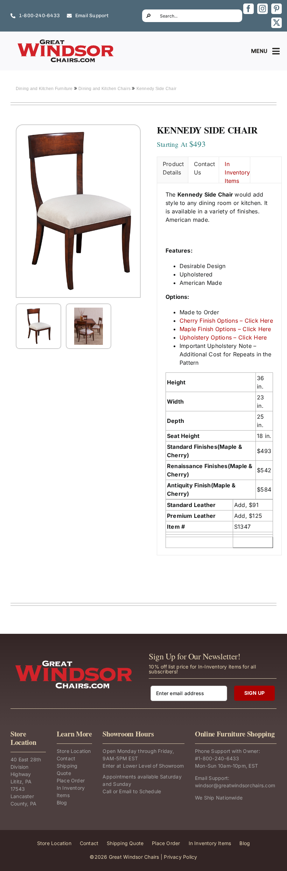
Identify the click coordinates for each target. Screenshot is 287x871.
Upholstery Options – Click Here (223, 337)
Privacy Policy (180, 857)
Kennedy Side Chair (156, 88)
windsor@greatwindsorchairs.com (235, 785)
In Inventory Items (237, 171)
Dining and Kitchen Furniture (45, 88)
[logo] (66, 41)
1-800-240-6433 (218, 758)
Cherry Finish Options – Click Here (226, 320)
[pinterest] (276, 9)
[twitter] (276, 23)
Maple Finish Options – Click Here (225, 328)
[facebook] (248, 9)
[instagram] (262, 9)
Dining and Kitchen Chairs (105, 88)
